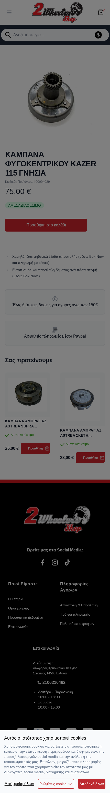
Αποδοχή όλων (92, 784)
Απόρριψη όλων (19, 783)
